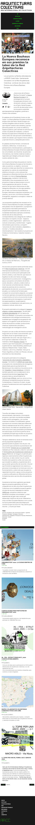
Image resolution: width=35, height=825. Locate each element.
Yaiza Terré (20, 374)
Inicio (3, 800)
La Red (17, 21)
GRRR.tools (5, 492)
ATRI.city (13, 378)
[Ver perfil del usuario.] (6, 97)
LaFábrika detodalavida (9, 313)
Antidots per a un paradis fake (20, 448)
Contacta (4, 811)
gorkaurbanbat (8, 567)
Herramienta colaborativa (9, 717)
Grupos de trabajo (17, 23)
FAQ (18, 28)
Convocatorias (17, 18)
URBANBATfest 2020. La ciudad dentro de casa (17, 563)
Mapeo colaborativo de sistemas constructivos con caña (14, 709)
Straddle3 (8, 370)
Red (2, 805)
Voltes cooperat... (8, 714)
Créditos (4, 814)
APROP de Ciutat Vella (24, 362)
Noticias (17, 16)
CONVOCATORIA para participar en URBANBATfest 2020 (14, 611)
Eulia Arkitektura (18, 370)
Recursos (4, 809)
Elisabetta (6, 662)
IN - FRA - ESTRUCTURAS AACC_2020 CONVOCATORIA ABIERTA (14, 658)
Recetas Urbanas (19, 342)
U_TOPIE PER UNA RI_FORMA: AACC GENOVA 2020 (16, 758)
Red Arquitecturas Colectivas (15, 269)
